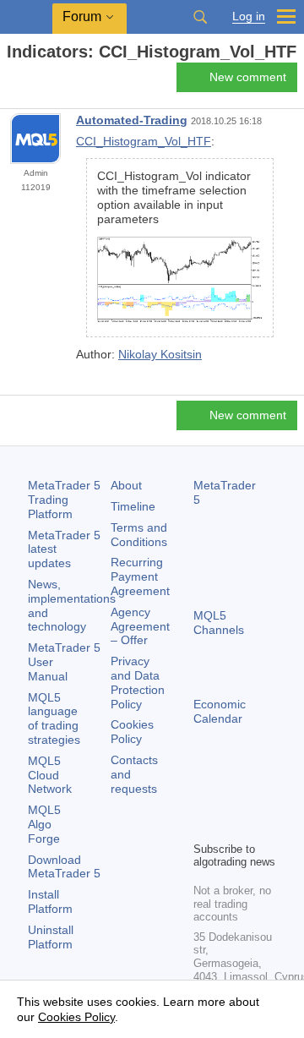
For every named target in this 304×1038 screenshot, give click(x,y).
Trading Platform (64, 499)
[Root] (12, 81)
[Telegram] (230, 799)
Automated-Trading (131, 120)
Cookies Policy (132, 732)
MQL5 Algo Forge (44, 824)
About (126, 485)
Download (64, 867)
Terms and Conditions (139, 535)
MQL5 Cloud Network (50, 775)
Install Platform (50, 901)
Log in (248, 16)
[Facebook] (203, 799)
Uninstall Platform (50, 937)
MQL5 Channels (218, 622)
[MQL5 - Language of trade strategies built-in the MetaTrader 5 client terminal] (26, 17)
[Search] (200, 17)
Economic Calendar (219, 711)
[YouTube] (203, 826)
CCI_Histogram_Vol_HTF (143, 141)
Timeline (133, 506)
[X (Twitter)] (257, 799)
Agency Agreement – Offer (140, 626)
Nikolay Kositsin (160, 354)
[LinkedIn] (230, 826)
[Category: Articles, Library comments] (32, 82)
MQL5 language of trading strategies (54, 718)
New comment (247, 77)
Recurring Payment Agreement (140, 576)
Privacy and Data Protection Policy (138, 682)
